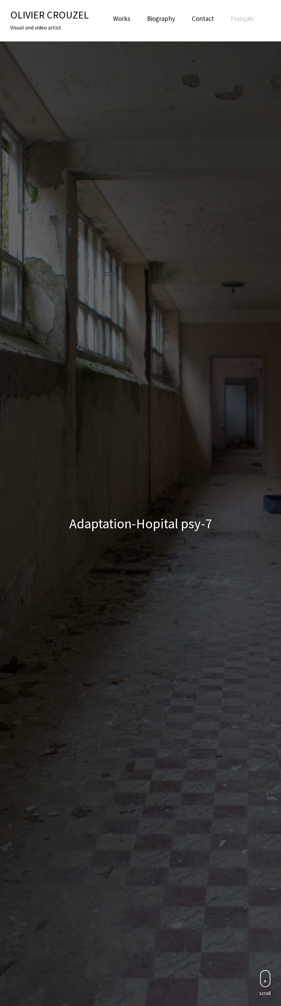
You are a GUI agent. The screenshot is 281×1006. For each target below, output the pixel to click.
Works (121, 18)
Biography (161, 18)
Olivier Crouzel (49, 14)
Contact (203, 18)
